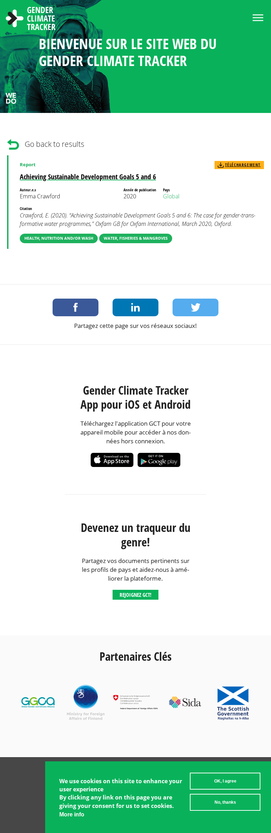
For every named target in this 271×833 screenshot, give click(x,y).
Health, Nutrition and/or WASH (58, 238)
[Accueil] (31, 19)
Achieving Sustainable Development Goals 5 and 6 (88, 176)
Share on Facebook (75, 307)
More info (71, 814)
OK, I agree (225, 781)
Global (171, 196)
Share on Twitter (195, 307)
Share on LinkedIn (135, 307)
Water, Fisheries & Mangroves (136, 238)
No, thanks (225, 802)
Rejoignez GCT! (135, 594)
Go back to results (54, 144)
